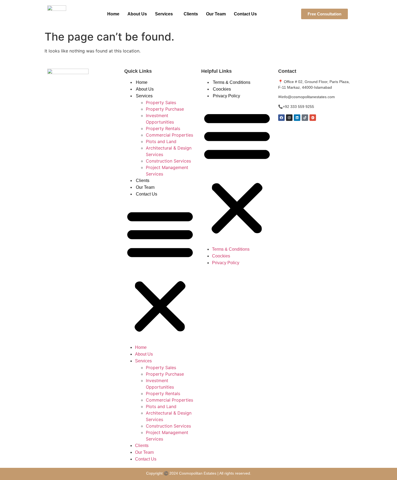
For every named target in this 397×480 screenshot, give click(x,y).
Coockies (222, 89)
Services (164, 14)
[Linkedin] (297, 117)
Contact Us (245, 14)
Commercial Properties (169, 135)
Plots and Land (161, 141)
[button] (165, 14)
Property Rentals (163, 128)
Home (113, 14)
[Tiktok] (305, 117)
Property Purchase (165, 109)
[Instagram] (289, 117)
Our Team (216, 14)
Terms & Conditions (231, 82)
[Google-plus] (312, 117)
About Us (137, 14)
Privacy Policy (226, 96)
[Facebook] (281, 117)
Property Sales (161, 102)
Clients (191, 14)
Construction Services (168, 161)
